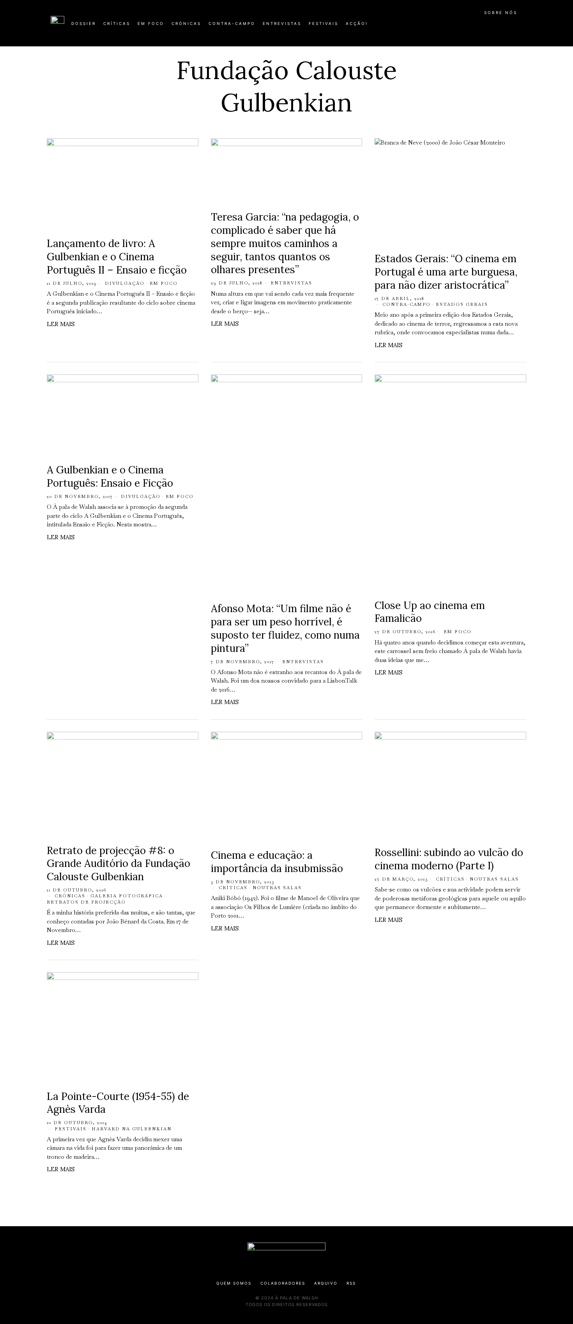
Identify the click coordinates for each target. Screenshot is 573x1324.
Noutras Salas (277, 887)
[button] (518, 28)
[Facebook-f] (447, 26)
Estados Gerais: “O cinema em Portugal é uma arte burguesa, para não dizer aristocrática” (446, 271)
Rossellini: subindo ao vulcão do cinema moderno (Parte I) (449, 859)
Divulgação (125, 283)
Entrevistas (291, 283)
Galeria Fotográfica (126, 896)
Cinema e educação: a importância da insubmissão (277, 862)
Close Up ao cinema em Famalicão (430, 612)
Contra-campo (406, 304)
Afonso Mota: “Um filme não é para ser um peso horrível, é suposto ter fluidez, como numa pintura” (285, 628)
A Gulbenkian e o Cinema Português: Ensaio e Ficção (110, 476)
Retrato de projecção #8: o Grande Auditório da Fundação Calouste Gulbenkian (118, 863)
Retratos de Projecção (86, 902)
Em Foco (164, 283)
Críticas (233, 887)
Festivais (71, 1129)
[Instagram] (472, 26)
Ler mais (60, 324)
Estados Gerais (462, 304)
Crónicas (70, 896)
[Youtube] (497, 26)
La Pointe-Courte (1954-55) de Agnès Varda (118, 1103)
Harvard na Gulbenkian (132, 1129)
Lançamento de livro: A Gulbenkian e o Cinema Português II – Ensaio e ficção (117, 256)
